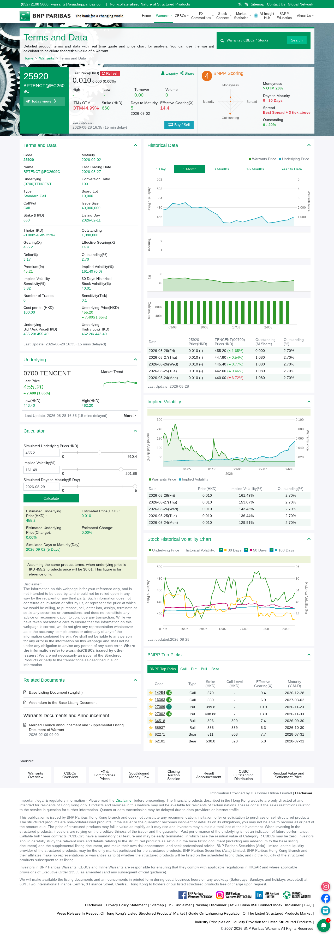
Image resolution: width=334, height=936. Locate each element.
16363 (160, 700)
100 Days (286, 550)
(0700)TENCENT (37, 184)
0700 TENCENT (47, 373)
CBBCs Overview (70, 775)
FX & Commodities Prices (104, 775)
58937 (160, 727)
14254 (160, 693)
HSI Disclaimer (180, 905)
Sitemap (257, 4)
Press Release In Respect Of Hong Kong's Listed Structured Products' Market (121, 913)
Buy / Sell (181, 125)
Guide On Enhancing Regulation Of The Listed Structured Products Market (250, 913)
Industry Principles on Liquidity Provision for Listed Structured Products (253, 922)
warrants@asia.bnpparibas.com (77, 4)
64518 (160, 721)
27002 (160, 714)
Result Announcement (208, 775)
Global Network (300, 4)
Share (188, 73)
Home (146, 16)
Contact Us (276, 4)
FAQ (308, 905)
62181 (160, 741)
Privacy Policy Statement (126, 905)
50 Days (260, 550)
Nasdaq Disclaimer (210, 905)
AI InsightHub (267, 16)
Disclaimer (124, 800)
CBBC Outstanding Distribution (244, 775)
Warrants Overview (35, 775)
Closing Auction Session (173, 775)
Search (297, 40)
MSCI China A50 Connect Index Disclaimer (265, 905)
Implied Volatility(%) (39, 463)
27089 (160, 707)
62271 (160, 734)
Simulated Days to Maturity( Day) (51, 480)
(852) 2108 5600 (35, 4)
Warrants (46, 58)
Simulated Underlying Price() (50, 446)
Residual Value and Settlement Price (288, 775)
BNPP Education (284, 16)
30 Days (234, 550)
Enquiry (171, 73)
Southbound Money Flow (139, 775)
